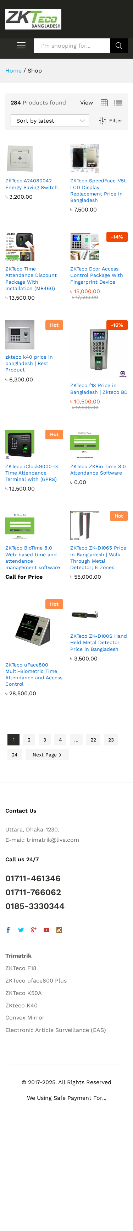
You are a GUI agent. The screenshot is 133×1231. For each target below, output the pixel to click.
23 (111, 740)
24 (15, 755)
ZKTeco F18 (21, 968)
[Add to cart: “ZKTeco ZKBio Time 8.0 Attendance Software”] (91, 455)
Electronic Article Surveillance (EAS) (55, 1030)
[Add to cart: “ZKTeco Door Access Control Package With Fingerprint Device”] (91, 257)
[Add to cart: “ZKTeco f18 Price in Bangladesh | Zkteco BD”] (91, 374)
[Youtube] (46, 931)
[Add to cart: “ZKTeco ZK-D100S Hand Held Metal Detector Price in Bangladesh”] (91, 624)
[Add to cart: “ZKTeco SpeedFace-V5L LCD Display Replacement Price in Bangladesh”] (91, 169)
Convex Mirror (25, 1017)
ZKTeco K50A (23, 993)
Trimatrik (18, 955)
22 (93, 740)
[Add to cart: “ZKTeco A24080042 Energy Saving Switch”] (26, 169)
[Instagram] (59, 931)
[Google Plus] (33, 931)
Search (119, 45)
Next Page (46, 755)
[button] (17, 1214)
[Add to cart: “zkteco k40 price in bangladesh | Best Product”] (26, 345)
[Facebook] (8, 931)
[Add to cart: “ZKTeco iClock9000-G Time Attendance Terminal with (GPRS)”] (26, 455)
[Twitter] (21, 931)
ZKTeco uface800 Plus (36, 980)
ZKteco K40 (21, 1005)
